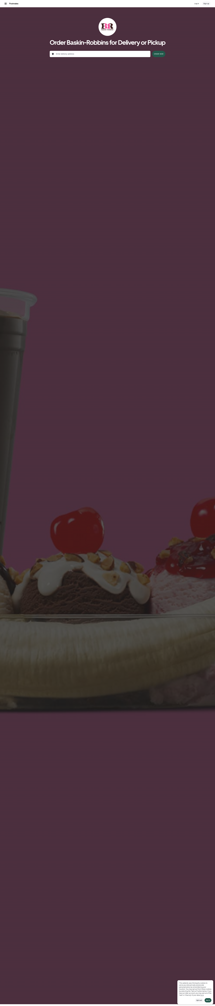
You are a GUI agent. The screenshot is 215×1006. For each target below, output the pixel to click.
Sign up (206, 3)
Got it (208, 1000)
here (202, 995)
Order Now (158, 54)
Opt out (199, 1000)
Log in (196, 3)
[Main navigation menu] (5, 3)
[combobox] (102, 54)
